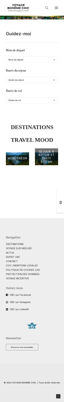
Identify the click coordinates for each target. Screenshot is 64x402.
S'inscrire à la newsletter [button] (22, 347)
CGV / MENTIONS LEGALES (22, 265)
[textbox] (32, 60)
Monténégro (17, 160)
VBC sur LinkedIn (19, 309)
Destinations (32, 127)
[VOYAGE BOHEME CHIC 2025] (18, 8)
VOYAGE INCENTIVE (17, 278)
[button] (56, 8)
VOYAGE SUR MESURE (19, 248)
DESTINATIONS (15, 244)
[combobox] (32, 60)
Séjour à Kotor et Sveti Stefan (46, 157)
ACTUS (10, 252)
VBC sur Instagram (20, 302)
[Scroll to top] (58, 396)
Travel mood (32, 140)
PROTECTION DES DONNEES (23, 274)
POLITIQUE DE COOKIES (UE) (23, 269)
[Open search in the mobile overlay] (45, 8)
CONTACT (12, 261)
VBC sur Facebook (20, 294)
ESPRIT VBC (13, 257)
